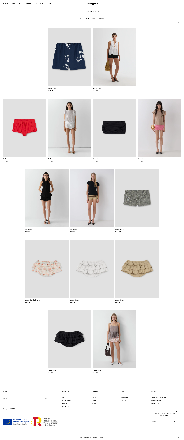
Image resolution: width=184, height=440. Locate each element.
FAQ (63, 397)
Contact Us (65, 406)
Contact (94, 400)
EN (178, 437)
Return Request (67, 400)
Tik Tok (123, 400)
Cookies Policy (156, 400)
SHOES (28, 3)
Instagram (124, 397)
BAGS (21, 3)
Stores (94, 403)
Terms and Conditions (158, 397)
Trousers (101, 18)
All (81, 18)
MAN (13, 3)
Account (64, 403)
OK (46, 399)
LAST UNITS (39, 3)
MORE (49, 3)
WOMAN (5, 3)
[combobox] (178, 437)
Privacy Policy (155, 403)
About (94, 397)
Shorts (87, 18)
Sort (179, 23)
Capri (93, 18)
